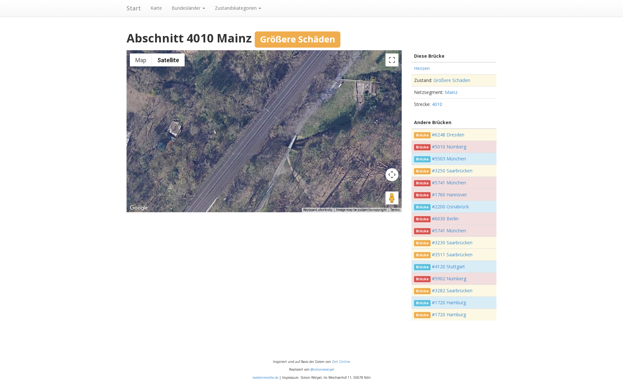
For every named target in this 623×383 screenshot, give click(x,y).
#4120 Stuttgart (448, 266)
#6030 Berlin (445, 218)
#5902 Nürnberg (449, 278)
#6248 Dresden (448, 135)
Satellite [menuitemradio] (168, 60)
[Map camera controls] (391, 174)
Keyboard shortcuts (317, 210)
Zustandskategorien (236, 8)
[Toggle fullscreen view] (391, 59)
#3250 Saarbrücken (452, 171)
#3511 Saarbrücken (452, 254)
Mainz (451, 92)
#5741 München (449, 183)
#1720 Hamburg (449, 302)
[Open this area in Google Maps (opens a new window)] (139, 208)
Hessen (422, 68)
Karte (156, 8)
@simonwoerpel (322, 369)
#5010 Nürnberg (449, 147)
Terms (395, 210)
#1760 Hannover (449, 195)
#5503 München (449, 159)
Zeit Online (341, 361)
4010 (437, 104)
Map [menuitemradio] (140, 60)
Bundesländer (187, 8)
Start (134, 8)
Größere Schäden (452, 80)
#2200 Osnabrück (450, 206)
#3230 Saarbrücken (452, 242)
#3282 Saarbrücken (452, 290)
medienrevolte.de (265, 377)
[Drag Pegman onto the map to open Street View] (391, 198)
